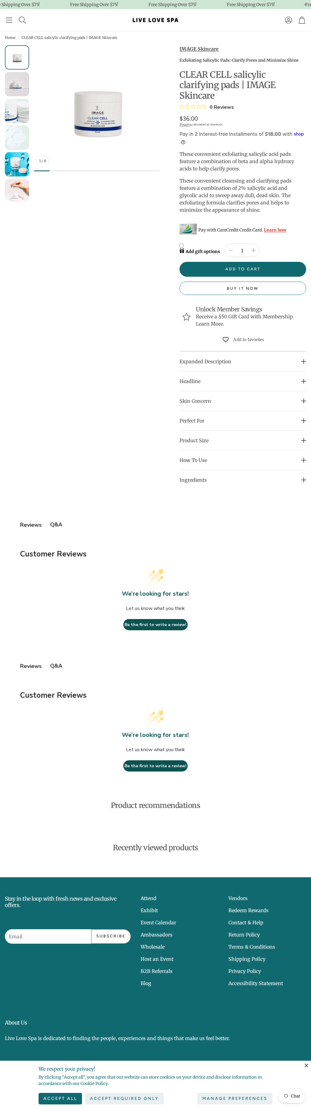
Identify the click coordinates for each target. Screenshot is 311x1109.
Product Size (194, 440)
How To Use (193, 460)
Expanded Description (205, 361)
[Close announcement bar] (304, 4)
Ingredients (193, 480)
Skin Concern (195, 401)
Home (10, 37)
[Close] (306, 1065)
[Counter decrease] (230, 250)
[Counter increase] (253, 250)
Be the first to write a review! (155, 625)
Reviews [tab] (31, 525)
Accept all (60, 1098)
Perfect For (191, 421)
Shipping (185, 124)
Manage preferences (235, 1098)
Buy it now (243, 288)
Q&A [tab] (56, 524)
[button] (9, 20)
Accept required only (124, 1098)
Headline (189, 381)
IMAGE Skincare (199, 49)
